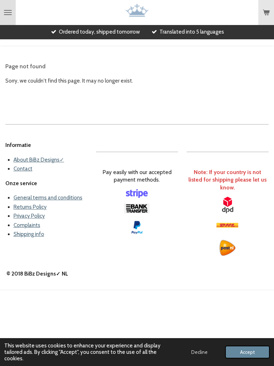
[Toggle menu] (8, 12)
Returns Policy (30, 207)
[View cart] (266, 12)
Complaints (27, 225)
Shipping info (29, 234)
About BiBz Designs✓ (39, 160)
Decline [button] (199, 352)
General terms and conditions (48, 197)
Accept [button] (247, 352)
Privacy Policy (29, 216)
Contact (23, 168)
